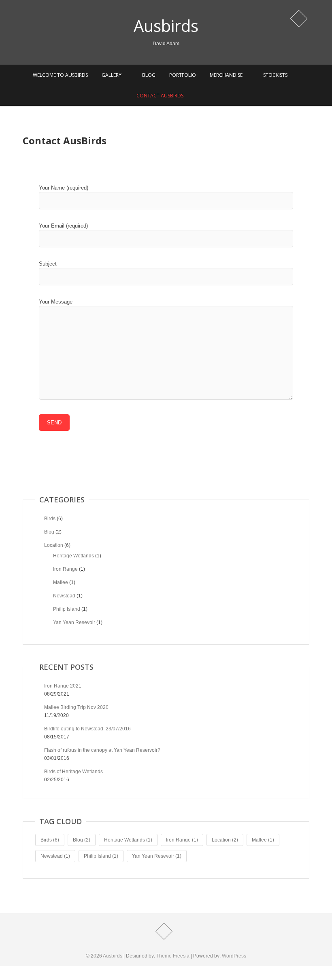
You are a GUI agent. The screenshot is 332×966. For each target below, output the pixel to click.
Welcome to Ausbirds (60, 75)
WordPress (234, 956)
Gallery (111, 75)
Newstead (64, 596)
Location (53, 545)
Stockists (275, 75)
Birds (49, 518)
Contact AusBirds (159, 95)
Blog (148, 75)
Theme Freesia (172, 956)
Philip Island (66, 609)
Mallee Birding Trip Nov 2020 (76, 707)
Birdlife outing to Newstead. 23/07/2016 (87, 729)
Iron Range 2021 (62, 686)
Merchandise (226, 75)
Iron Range (65, 569)
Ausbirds (166, 26)
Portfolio (182, 75)
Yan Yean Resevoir (74, 622)
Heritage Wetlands (73, 556)
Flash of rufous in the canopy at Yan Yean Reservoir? (102, 750)
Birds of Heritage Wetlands (73, 771)
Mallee (60, 582)
